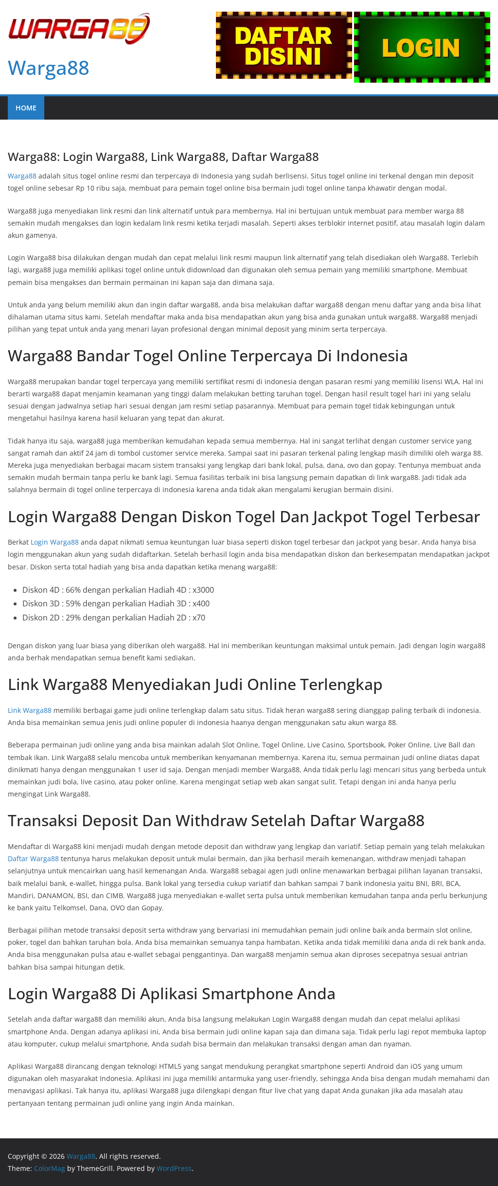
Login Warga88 (55, 542)
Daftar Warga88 (33, 858)
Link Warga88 (30, 710)
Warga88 (48, 67)
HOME (26, 107)
